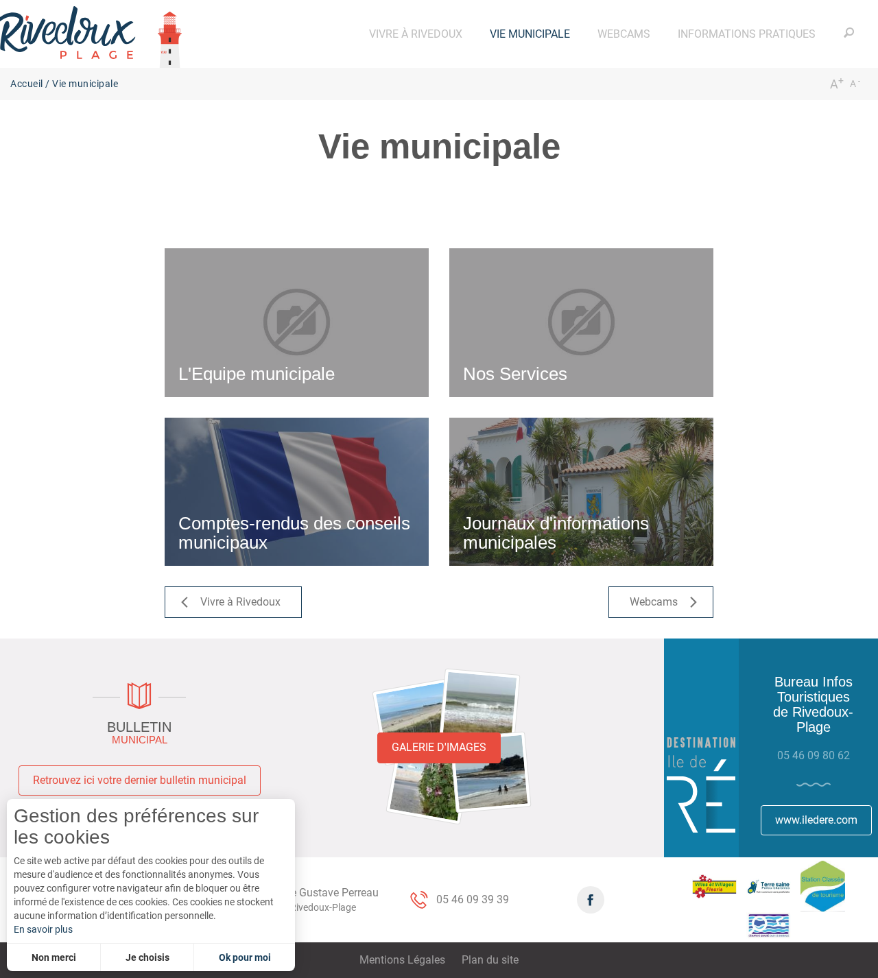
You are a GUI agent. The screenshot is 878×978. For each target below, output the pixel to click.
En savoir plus (43, 929)
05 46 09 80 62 (813, 755)
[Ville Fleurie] (714, 886)
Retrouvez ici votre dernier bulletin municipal (139, 780)
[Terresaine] (768, 887)
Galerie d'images (439, 747)
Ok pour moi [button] (245, 957)
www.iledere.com (816, 819)
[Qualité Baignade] (768, 925)
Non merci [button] (54, 957)
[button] (415, 34)
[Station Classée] (823, 886)
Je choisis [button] (147, 957)
